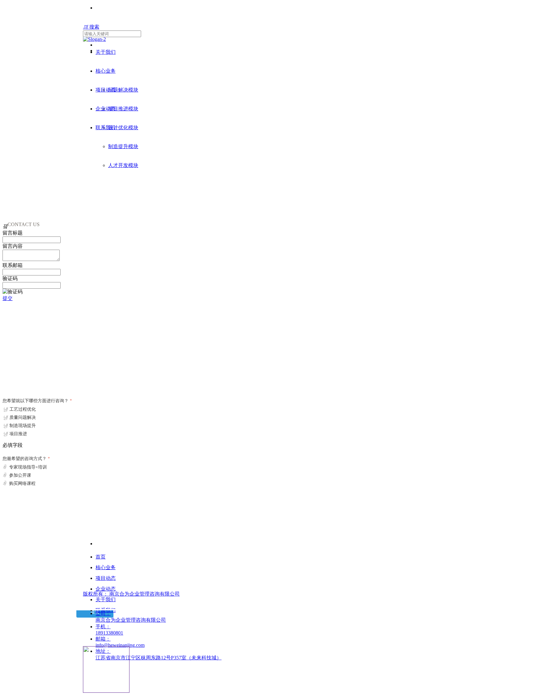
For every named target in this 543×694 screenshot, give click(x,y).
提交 (8, 298)
